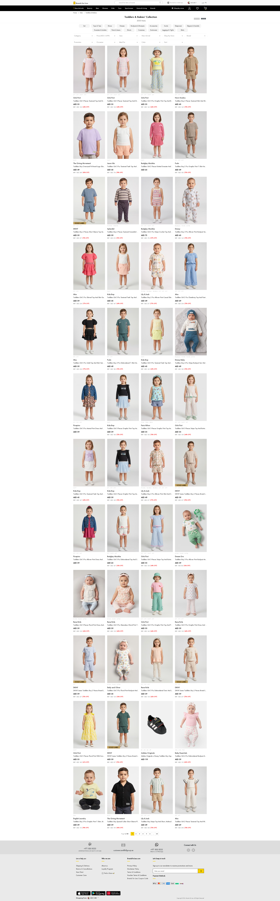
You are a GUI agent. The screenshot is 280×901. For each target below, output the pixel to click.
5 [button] (146, 834)
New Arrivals (79, 8)
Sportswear (129, 8)
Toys (119, 8)
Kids (113, 8)
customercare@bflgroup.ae (123, 850)
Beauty (89, 8)
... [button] (153, 834)
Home (75, 13)
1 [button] (132, 834)
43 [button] (157, 834)
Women (105, 8)
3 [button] (139, 834)
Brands (152, 8)
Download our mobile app (176, 2)
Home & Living (142, 8)
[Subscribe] (201, 871)
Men (97, 8)
